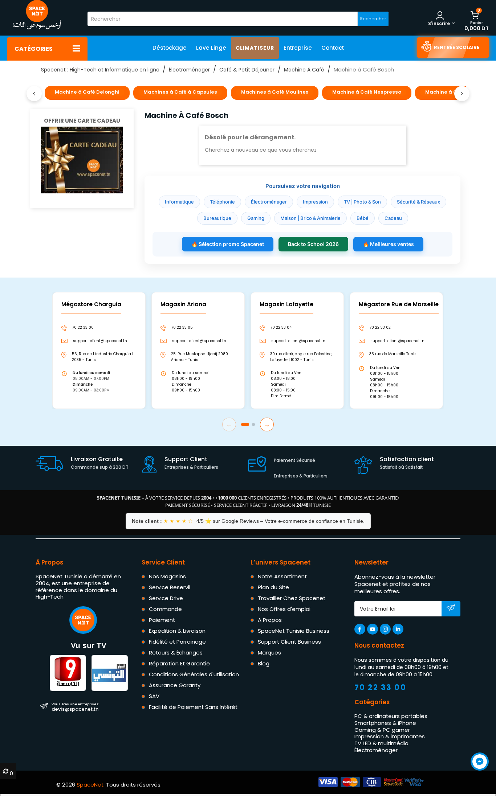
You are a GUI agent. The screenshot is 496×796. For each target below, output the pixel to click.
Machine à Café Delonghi (87, 92)
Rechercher (373, 19)
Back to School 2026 (313, 244)
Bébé (363, 218)
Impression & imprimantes (389, 736)
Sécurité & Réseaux (418, 202)
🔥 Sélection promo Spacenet (227, 244)
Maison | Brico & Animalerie (310, 218)
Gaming (255, 218)
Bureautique (217, 218)
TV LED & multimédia (381, 743)
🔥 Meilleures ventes (388, 244)
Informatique (179, 202)
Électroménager (269, 202)
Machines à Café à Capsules (180, 92)
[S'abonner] (451, 609)
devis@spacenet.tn (75, 706)
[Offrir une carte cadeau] (82, 159)
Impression (315, 202)
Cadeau (393, 218)
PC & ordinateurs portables (390, 716)
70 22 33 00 (380, 687)
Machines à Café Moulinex (274, 92)
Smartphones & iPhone (385, 723)
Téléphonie (222, 202)
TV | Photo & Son (362, 202)
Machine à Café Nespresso (366, 92)
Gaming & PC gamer (382, 730)
